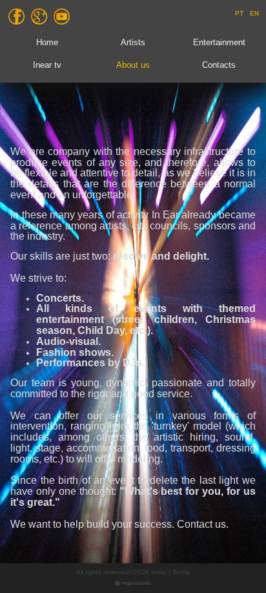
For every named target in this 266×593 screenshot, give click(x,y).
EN (254, 13)
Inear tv (47, 65)
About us (133, 65)
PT (239, 13)
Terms (181, 572)
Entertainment (219, 42)
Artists (133, 42)
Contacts (219, 65)
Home (47, 42)
